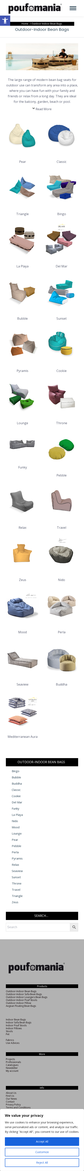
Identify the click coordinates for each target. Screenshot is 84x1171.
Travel (16, 890)
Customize (42, 1152)
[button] (5, 21)
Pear (15, 840)
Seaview (17, 871)
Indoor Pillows (14, 1028)
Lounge (17, 833)
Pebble (16, 846)
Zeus (15, 902)
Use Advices (12, 1043)
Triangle (17, 896)
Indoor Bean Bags (16, 1019)
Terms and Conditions (18, 1107)
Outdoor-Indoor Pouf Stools (21, 1000)
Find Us (10, 1095)
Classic (16, 790)
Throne (16, 883)
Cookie (16, 796)
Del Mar (17, 802)
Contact (10, 1101)
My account (12, 1071)
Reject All (42, 1162)
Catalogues (12, 1065)
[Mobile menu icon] (73, 8)
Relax (15, 865)
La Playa (17, 815)
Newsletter (12, 1068)
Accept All (42, 1141)
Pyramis (17, 858)
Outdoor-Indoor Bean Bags (21, 991)
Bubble (16, 777)
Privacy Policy (13, 1104)
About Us (11, 1093)
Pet (7, 1034)
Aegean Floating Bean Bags (21, 1006)
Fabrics (10, 1040)
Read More (44, 109)
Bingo (15, 771)
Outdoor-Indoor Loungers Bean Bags (26, 997)
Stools (9, 1031)
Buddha (17, 783)
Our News (11, 1098)
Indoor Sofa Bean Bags (18, 1022)
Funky (15, 808)
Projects (10, 1059)
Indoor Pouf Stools (16, 1025)
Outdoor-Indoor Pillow (18, 1003)
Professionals (13, 1062)
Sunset (16, 877)
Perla (15, 852)
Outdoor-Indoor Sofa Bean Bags (24, 994)
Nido (15, 821)
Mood (16, 827)
